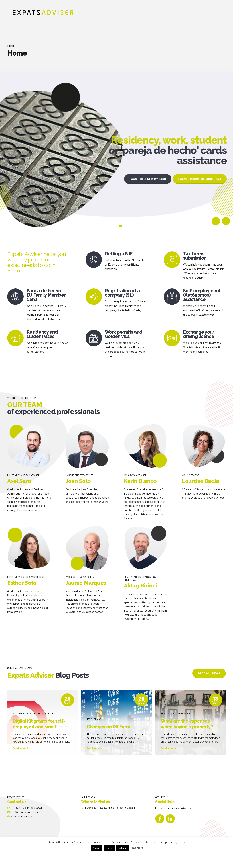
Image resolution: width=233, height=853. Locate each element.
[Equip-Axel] (29, 446)
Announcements (22, 713)
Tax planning (94, 719)
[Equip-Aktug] (145, 548)
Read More (136, 847)
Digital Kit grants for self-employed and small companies (39, 726)
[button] (216, 221)
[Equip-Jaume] (87, 548)
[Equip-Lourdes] (204, 446)
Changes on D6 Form (108, 726)
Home (11, 46)
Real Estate (167, 713)
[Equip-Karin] (145, 446)
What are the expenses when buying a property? (187, 724)
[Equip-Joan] (87, 446)
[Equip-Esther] (29, 548)
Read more (19, 747)
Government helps (44, 713)
